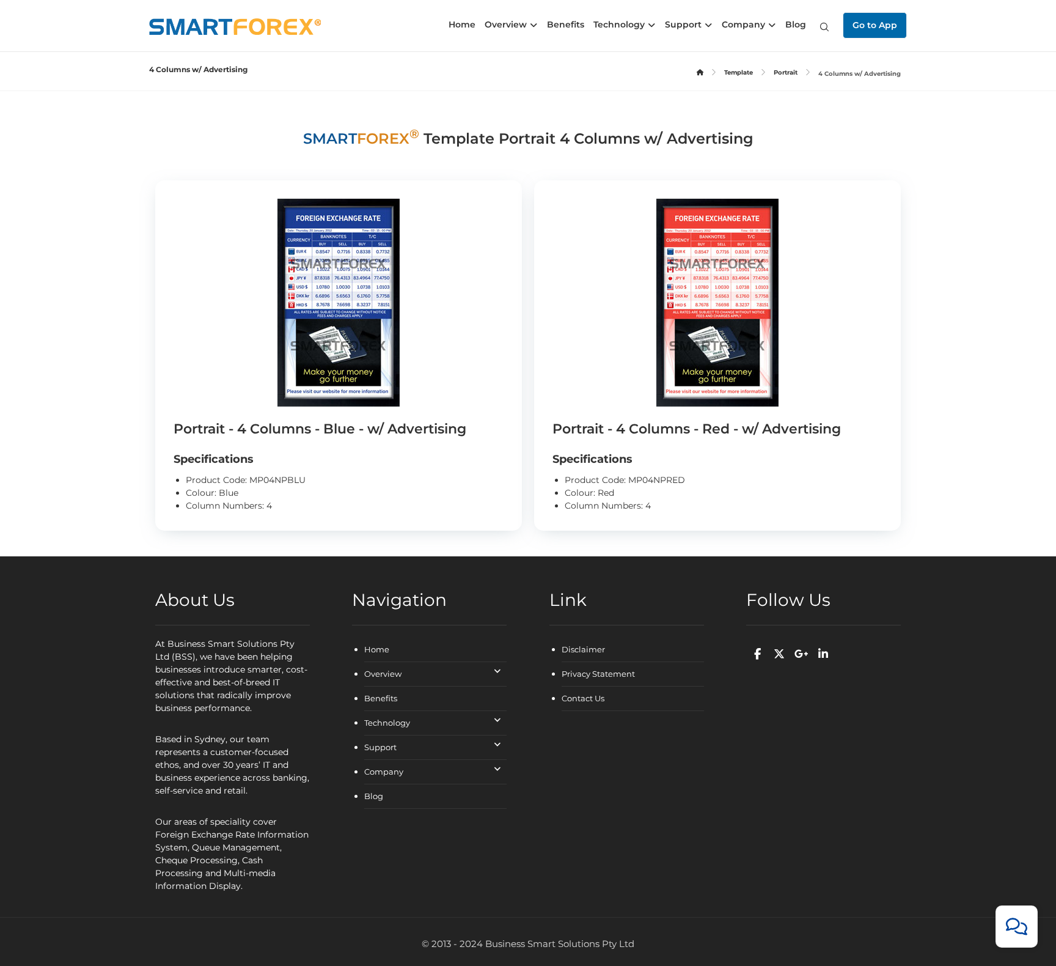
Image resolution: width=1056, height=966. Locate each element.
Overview (383, 674)
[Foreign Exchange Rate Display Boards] (235, 26)
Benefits (380, 698)
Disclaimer (583, 649)
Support (380, 747)
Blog (373, 796)
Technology (387, 723)
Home (376, 649)
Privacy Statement (598, 674)
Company (383, 771)
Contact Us (583, 698)
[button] (824, 27)
